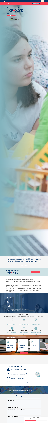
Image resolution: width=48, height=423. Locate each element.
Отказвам (42, 420)
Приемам (30, 420)
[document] (24, 211)
